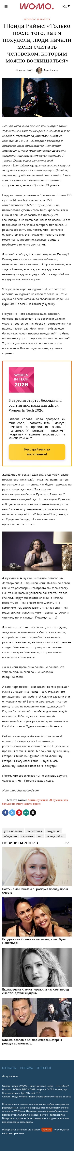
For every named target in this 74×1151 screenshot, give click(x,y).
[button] (67, 6)
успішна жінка (13, 831)
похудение (53, 831)
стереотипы (34, 831)
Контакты (9, 1068)
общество (10, 836)
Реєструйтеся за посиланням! (37, 452)
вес (39, 836)
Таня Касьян (51, 70)
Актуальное (10, 1076)
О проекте (44, 1068)
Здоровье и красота (37, 19)
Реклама (26, 1068)
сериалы (27, 836)
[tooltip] (5, 812)
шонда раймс (55, 836)
